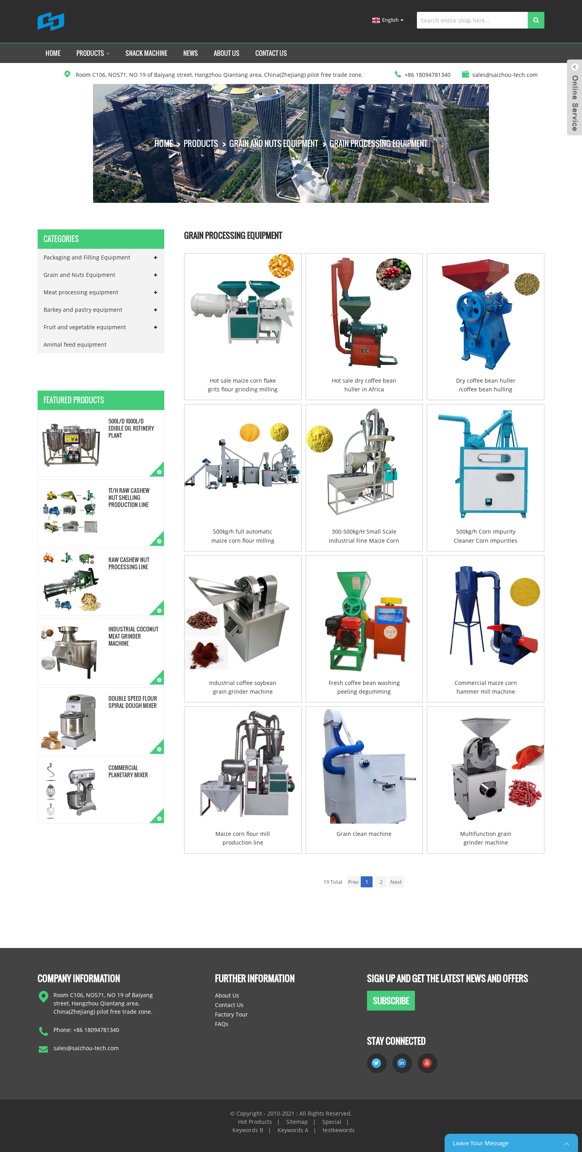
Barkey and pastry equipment (83, 309)
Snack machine (146, 53)
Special (331, 1121)
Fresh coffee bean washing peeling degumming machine (364, 687)
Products (90, 53)
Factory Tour (231, 1014)
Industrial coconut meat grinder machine (133, 636)
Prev (353, 881)
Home (53, 53)
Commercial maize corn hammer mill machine (486, 687)
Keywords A (293, 1130)
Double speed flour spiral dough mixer (132, 702)
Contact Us (271, 53)
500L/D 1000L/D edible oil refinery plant (131, 428)
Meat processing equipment (81, 292)
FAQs (221, 1024)
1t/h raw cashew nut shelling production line (129, 497)
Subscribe (391, 1001)
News (190, 53)
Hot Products (255, 1121)
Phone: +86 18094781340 (86, 1030)
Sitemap (297, 1121)
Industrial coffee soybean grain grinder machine (242, 687)
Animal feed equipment (75, 344)
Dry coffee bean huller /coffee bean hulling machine (485, 385)
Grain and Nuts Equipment (273, 143)
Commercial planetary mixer (128, 771)
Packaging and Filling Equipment (87, 257)
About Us (227, 53)
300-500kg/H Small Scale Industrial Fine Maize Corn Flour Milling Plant (364, 536)
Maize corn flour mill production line (242, 838)
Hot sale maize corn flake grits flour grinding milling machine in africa (243, 385)
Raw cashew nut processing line (128, 563)
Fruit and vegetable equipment (85, 327)
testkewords (339, 1130)
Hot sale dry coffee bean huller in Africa (364, 385)
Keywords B (247, 1130)
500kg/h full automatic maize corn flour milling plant (242, 536)
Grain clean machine (364, 833)
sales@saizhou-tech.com (86, 1048)
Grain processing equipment (378, 143)
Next (396, 881)
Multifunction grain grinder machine (486, 838)
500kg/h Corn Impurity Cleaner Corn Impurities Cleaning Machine (485, 536)
